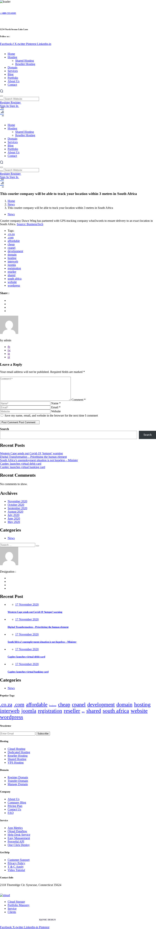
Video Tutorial (16, 870)
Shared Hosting (24, 60)
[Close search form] (1, 96)
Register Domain (18, 777)
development (15, 251)
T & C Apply (16, 866)
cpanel (11, 247)
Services (13, 71)
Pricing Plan (15, 806)
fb (9, 346)
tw (9, 350)
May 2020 (14, 522)
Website (56, 411)
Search (4, 429)
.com (11, 237)
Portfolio (13, 77)
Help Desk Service (19, 834)
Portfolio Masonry (18, 905)
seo (83, 712)
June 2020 (14, 518)
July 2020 (13, 515)
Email (55, 407)
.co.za (11, 234)
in (9, 353)
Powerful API (16, 841)
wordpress (14, 285)
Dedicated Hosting (19, 752)
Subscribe (43, 733)
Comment (79, 399)
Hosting (12, 57)
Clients (12, 912)
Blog (11, 74)
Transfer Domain (18, 780)
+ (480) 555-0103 (8, 13)
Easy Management (19, 838)
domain (12, 254)
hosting (12, 258)
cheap (11, 244)
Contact (12, 84)
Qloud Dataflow (17, 831)
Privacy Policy (16, 863)
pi (9, 357)
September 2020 (17, 508)
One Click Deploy (19, 845)
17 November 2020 (27, 604)
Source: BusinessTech (30, 224)
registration (14, 268)
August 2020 (15, 511)
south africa (14, 278)
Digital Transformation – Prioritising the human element (33, 456)
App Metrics (15, 827)
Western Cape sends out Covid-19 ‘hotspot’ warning (31, 453)
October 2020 (16, 504)
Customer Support (18, 859)
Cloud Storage (16, 901)
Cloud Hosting (16, 748)
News (11, 204)
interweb (13, 261)
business (52, 706)
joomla (12, 265)
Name (56, 403)
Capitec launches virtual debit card (20, 463)
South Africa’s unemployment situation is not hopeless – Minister (39, 460)
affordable (14, 241)
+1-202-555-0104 (10, 888)
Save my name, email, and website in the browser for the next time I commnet (51, 415)
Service (12, 908)
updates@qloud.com (12, 891)
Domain (12, 67)
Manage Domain (18, 784)
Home (11, 53)
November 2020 (17, 501)
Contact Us (14, 809)
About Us (13, 81)
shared (11, 275)
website (12, 282)
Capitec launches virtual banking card (22, 467)
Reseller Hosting (25, 64)
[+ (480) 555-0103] (1, 5)
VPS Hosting (16, 762)
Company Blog (17, 802)
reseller (12, 271)
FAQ (11, 812)
